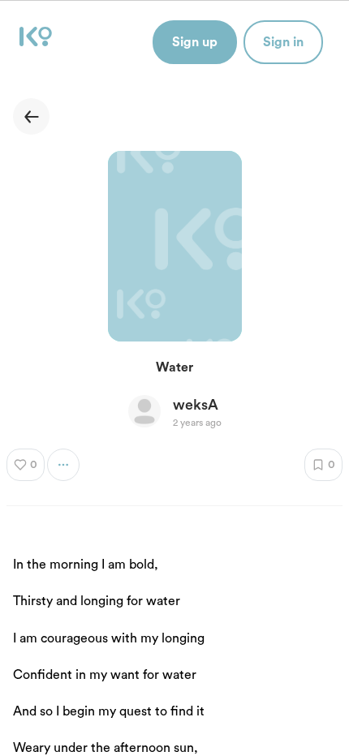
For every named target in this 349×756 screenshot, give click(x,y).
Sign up (195, 42)
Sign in (283, 42)
